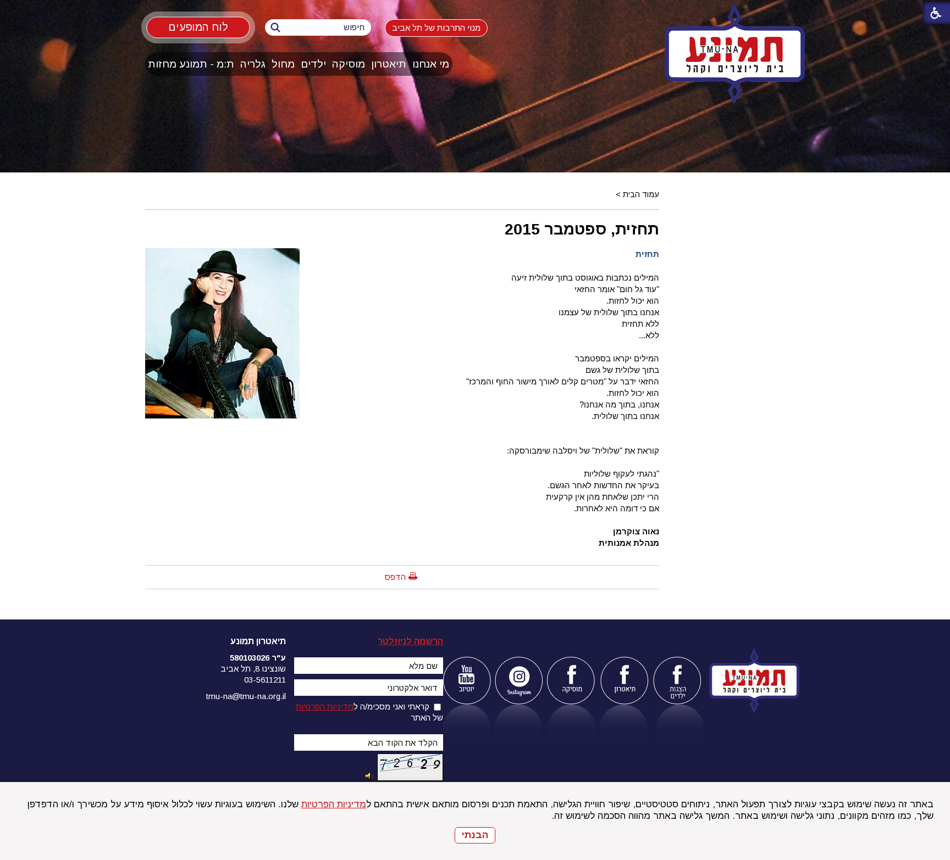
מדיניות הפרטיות (333, 804)
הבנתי (475, 835)
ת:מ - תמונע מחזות (191, 64)
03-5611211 (265, 679)
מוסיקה (348, 64)
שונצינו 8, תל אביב (253, 668)
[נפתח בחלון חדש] (466, 680)
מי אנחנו (430, 64)
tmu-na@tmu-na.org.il (246, 696)
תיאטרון (388, 64)
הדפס (395, 577)
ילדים (313, 64)
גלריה (253, 64)
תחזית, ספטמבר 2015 (582, 229)
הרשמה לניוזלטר (410, 641)
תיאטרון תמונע (258, 641)
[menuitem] (431, 64)
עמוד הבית (641, 194)
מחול (283, 64)
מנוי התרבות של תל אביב (436, 27)
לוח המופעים (198, 27)
